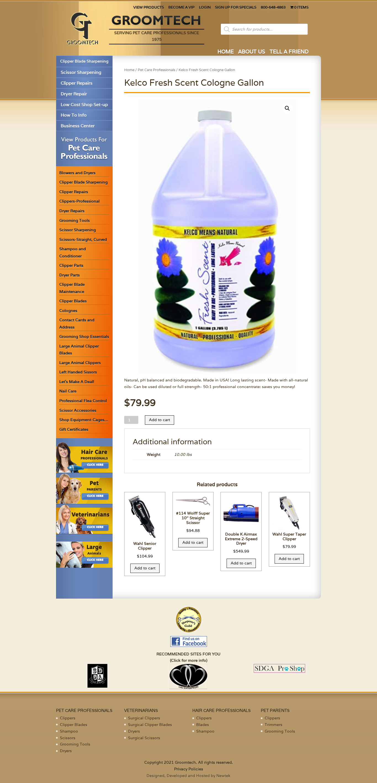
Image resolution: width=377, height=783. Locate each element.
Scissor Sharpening (81, 72)
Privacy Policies (188, 768)
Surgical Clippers (144, 717)
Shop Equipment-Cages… (83, 419)
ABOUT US (251, 52)
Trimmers (273, 724)
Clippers (67, 717)
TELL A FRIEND (289, 52)
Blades (202, 724)
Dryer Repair (74, 94)
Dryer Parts (69, 275)
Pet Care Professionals (156, 70)
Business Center (78, 126)
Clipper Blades (73, 300)
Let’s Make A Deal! (76, 381)
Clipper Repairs (76, 83)
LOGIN (205, 8)
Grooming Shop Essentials (84, 336)
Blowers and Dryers (77, 172)
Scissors (67, 737)
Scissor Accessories (77, 410)
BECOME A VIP (181, 8)
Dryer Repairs (71, 210)
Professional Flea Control (83, 400)
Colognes (68, 310)
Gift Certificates (73, 429)
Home (129, 70)
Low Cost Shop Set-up (84, 104)
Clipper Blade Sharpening (84, 61)
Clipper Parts (71, 265)
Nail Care (67, 391)
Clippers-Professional (79, 201)
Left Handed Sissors (78, 372)
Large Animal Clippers (80, 362)
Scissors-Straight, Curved (83, 239)
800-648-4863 (273, 8)
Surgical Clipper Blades (150, 724)
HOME (225, 52)
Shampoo (69, 731)
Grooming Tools (74, 220)
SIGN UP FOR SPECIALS (235, 8)
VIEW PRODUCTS (148, 8)
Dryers (66, 750)
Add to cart (159, 419)
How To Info (74, 115)
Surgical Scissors (144, 737)
